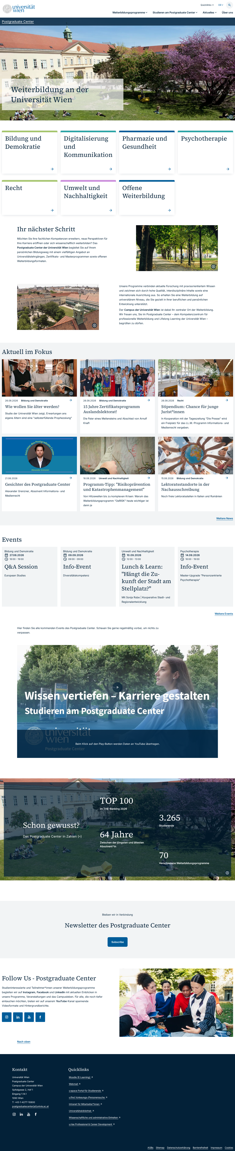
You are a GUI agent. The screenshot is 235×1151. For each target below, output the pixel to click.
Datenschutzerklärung (178, 1147)
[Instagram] (14, 1114)
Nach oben (23, 1041)
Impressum (216, 1147)
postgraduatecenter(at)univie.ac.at (30, 1106)
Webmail (73, 1084)
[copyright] (230, 116)
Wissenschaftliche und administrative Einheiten (93, 1117)
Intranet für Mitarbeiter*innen (84, 1104)
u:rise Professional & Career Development (91, 1124)
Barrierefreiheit (200, 1147)
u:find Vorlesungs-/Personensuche (87, 1097)
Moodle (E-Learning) (80, 1077)
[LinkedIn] (21, 1114)
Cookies (229, 1147)
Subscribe (117, 942)
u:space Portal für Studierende (85, 1090)
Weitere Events (224, 613)
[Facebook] (35, 1114)
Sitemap (160, 1147)
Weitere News (224, 518)
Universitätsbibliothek (80, 1110)
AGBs (150, 1147)
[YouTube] (28, 1114)
